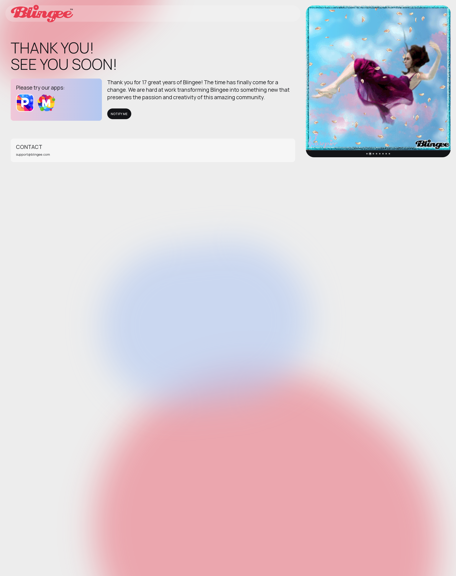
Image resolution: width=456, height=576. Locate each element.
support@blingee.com (33, 154)
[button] (367, 153)
